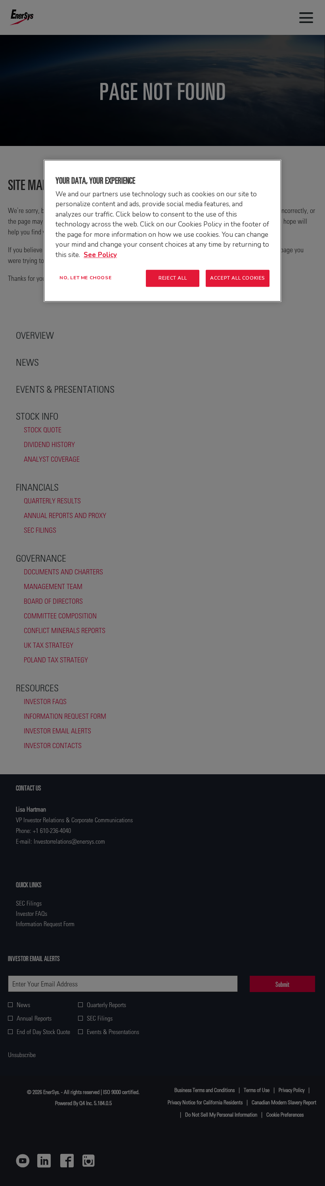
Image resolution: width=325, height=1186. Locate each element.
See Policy (100, 254)
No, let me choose (85, 277)
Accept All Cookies (237, 278)
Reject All (173, 278)
